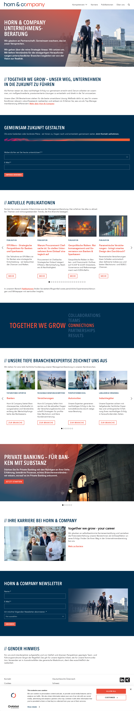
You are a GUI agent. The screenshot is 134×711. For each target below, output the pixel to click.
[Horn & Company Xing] (127, 680)
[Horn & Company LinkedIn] (122, 680)
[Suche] (129, 4)
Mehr (42, 276)
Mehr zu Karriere (75, 546)
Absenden (10, 624)
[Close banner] (130, 689)
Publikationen (107, 4)
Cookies (7, 683)
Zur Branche (15, 422)
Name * (7, 591)
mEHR (11, 276)
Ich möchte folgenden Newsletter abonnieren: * (25, 612)
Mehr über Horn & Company (42, 103)
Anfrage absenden (14, 175)
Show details (32, 707)
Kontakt (7, 679)
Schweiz (55, 683)
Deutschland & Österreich (63, 679)
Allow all (111, 691)
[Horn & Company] (24, 4)
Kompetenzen (78, 4)
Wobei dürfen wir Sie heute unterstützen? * (23, 152)
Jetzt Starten (14, 481)
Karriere (94, 4)
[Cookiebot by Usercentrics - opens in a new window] (13, 706)
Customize (110, 697)
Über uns (121, 4)
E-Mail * (7, 162)
